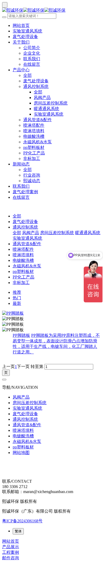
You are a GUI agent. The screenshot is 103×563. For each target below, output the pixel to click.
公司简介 (31, 47)
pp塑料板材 (33, 147)
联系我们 (31, 58)
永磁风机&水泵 (37, 142)
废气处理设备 (25, 36)
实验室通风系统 (27, 31)
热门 (17, 298)
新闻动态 (21, 164)
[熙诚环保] (51, 10)
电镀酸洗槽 (33, 136)
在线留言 (31, 64)
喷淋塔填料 (33, 131)
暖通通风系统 (46, 108)
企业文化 (31, 53)
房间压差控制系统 (51, 103)
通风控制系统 (36, 86)
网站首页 (21, 25)
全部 (27, 75)
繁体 (18, 531)
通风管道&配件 (37, 119)
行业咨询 (31, 175)
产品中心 (21, 70)
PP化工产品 (34, 153)
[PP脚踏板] (51, 313)
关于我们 (21, 42)
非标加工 (31, 158)
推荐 (17, 292)
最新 (17, 303)
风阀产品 (42, 97)
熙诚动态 (31, 180)
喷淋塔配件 (33, 125)
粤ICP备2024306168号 (22, 521)
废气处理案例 (25, 192)
